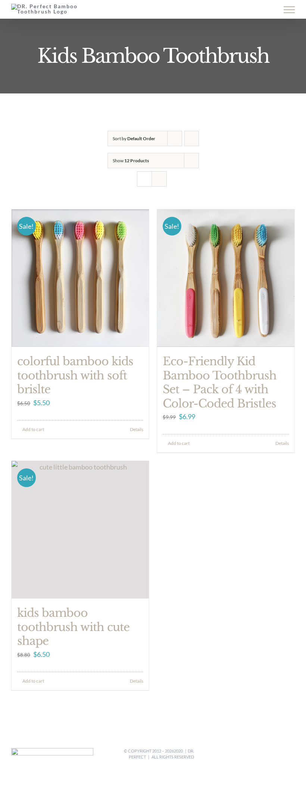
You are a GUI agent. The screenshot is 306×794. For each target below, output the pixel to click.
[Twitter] (273, 755)
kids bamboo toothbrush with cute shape (73, 627)
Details (136, 429)
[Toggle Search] (263, 9)
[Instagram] (283, 755)
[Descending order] (191, 138)
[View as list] (159, 179)
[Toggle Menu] (289, 9)
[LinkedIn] (292, 755)
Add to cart (33, 429)
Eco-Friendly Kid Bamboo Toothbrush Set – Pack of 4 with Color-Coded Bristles (220, 382)
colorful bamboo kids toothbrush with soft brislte (75, 375)
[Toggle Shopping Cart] (240, 10)
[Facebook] (263, 755)
